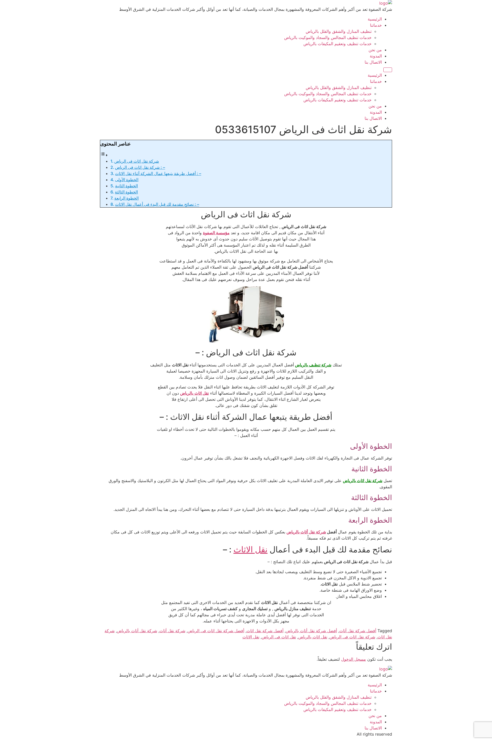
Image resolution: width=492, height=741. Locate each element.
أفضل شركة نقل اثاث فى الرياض (216, 630)
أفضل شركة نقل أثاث (357, 630)
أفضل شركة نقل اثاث (265, 630)
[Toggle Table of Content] (104, 155)
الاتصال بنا (373, 62)
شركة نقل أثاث (172, 630)
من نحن (375, 49)
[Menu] (387, 69)
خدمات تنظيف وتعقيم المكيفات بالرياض (337, 43)
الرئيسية (375, 19)
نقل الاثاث (250, 549)
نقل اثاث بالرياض (312, 636)
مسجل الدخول (353, 659)
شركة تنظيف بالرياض (313, 364)
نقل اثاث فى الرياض (279, 636)
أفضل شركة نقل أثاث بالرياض (311, 630)
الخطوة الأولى (126, 179)
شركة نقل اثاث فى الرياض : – (140, 167)
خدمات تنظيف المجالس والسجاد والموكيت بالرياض (328, 37)
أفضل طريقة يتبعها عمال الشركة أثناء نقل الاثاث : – (158, 173)
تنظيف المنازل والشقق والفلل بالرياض (339, 31)
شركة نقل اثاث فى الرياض (136, 161)
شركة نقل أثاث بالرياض (137, 630)
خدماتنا (376, 25)
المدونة (376, 56)
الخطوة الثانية (126, 185)
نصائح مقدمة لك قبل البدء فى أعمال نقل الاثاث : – (157, 204)
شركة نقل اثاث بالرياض (362, 480)
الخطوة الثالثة (126, 191)
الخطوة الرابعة (126, 198)
